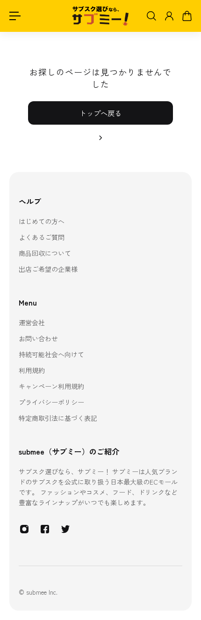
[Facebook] (45, 529)
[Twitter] (65, 529)
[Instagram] (24, 529)
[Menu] (15, 16)
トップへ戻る (100, 113)
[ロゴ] (100, 16)
